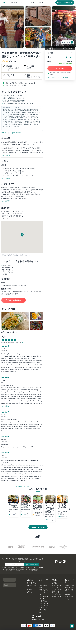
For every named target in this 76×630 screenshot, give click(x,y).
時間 (51, 53)
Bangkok (17, 47)
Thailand (10, 47)
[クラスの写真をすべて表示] (12, 27)
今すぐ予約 (60, 68)
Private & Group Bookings (65, 2)
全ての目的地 (31, 583)
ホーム (3, 47)
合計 (49, 62)
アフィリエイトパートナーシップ (43, 592)
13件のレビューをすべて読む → (11, 133)
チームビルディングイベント (69, 590)
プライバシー (56, 592)
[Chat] (72, 626)
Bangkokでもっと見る (38, 527)
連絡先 (54, 583)
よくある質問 (56, 590)
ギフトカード (31, 592)
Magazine (29, 590)
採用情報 (68, 594)
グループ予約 (69, 585)
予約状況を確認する (13, 300)
